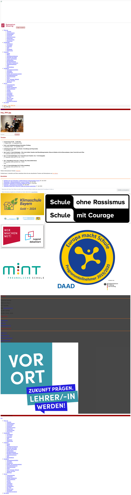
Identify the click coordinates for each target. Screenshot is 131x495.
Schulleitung (10, 43)
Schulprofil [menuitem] (9, 426)
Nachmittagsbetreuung (12, 75)
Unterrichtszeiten (11, 84)
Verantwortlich (4, 320)
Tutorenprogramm (11, 76)
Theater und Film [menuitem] (11, 471)
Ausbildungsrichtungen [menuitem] (12, 446)
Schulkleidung (10, 95)
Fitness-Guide (10, 98)
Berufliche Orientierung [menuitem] (12, 453)
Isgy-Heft (9, 97)
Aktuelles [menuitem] (9, 422)
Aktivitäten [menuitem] (9, 461)
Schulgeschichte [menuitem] (10, 430)
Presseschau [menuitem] (9, 431)
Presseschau (9, 41)
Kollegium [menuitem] (9, 437)
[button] (22, 208)
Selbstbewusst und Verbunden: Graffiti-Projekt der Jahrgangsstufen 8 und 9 (22, 180)
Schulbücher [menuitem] (10, 476)
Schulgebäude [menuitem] (10, 424)
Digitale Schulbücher (12, 87)
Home (5, 105)
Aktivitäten (9, 71)
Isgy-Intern (6, 102)
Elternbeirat (9, 49)
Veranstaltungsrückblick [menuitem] (12, 460)
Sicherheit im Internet (12, 101)
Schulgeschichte (10, 39)
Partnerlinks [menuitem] (9, 485)
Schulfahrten (10, 72)
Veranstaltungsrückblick (12, 69)
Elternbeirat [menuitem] (9, 439)
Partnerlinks (9, 94)
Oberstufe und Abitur (12, 57)
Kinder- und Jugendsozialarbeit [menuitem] (14, 464)
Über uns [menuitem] (6, 420)
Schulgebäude (10, 34)
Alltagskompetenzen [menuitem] (11, 454)
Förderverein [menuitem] (10, 441)
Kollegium (9, 46)
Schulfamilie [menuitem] (7, 433)
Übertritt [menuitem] (9, 482)
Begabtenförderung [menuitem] (11, 452)
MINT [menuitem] (8, 445)
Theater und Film (11, 80)
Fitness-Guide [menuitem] (10, 489)
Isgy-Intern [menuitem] (6, 493)
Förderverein (10, 50)
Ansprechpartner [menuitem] (11, 423)
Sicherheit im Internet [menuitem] (12, 491)
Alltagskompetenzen (11, 64)
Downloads (9, 99)
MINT (8, 54)
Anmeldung (9, 93)
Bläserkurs (9, 82)
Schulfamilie (7, 42)
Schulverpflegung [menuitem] (11, 479)
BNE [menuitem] (8, 456)
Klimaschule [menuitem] (10, 429)
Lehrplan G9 (4, 333)
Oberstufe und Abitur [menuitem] (12, 448)
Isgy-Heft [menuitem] (9, 487)
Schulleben (6, 68)
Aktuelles (9, 31)
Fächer (8, 53)
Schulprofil (9, 35)
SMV (8, 48)
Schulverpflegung (11, 89)
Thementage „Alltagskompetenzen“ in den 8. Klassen (16, 182)
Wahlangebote (10, 60)
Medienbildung (10, 67)
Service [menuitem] (5, 474)
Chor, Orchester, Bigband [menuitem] (13, 470)
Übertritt (9, 91)
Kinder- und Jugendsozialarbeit (14, 73)
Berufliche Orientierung (12, 63)
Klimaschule (10, 38)
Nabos (8, 78)
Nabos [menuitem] (8, 468)
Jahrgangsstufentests (5, 340)
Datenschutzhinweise (6, 325)
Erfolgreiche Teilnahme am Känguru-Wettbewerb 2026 (17, 183)
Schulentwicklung (11, 37)
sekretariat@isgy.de (8, 308)
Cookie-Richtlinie (34, 192)
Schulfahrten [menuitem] (10, 463)
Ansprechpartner (11, 33)
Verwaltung (9, 45)
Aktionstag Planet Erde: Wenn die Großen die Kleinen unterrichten (20, 186)
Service (5, 83)
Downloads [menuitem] (9, 490)
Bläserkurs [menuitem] (9, 472)
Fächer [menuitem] (8, 444)
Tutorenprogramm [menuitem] (11, 467)
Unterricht (6, 52)
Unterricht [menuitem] (6, 442)
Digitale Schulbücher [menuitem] (12, 478)
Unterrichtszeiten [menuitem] (11, 475)
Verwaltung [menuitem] (9, 435)
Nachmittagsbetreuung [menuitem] (12, 465)
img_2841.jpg (11, 105)
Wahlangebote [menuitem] (10, 450)
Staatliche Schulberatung (6, 338)
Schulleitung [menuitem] (10, 434)
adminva (3, 109)
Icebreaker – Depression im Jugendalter (13, 184)
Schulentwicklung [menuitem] (11, 427)
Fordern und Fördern (12, 58)
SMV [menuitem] (8, 438)
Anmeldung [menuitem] (9, 483)
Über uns (6, 30)
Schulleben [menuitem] (6, 459)
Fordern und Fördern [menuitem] (12, 449)
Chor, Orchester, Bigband (13, 79)
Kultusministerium (5, 335)
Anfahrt (8, 90)
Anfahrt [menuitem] (8, 480)
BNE (8, 65)
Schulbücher (10, 86)
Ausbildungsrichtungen (12, 56)
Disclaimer (3, 323)
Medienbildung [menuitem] (10, 457)
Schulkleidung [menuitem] (10, 486)
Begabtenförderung (11, 61)
